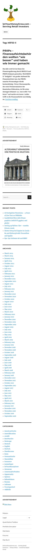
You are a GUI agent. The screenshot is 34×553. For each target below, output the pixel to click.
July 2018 (7, 360)
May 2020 (8, 309)
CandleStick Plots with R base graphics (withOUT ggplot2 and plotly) (15, 220)
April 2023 (8, 261)
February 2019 (9, 342)
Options (7, 477)
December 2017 (9, 378)
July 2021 (7, 286)
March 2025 (8, 253)
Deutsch (9, 129)
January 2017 (9, 406)
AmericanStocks (10, 431)
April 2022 (8, 271)
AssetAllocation (10, 433)
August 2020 (9, 302)
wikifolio (7, 489)
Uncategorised (9, 487)
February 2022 (9, 274)
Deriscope (8, 441)
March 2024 (8, 256)
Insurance (8, 461)
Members (6, 531)
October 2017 (9, 383)
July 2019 (7, 329)
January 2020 (9, 317)
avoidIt (7, 436)
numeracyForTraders (12, 472)
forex (6, 454)
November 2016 (10, 411)
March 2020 (8, 312)
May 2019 (7, 335)
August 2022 (9, 266)
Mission (5, 513)
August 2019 (8, 327)
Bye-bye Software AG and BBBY (15, 238)
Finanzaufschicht (19, 129)
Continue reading (11, 99)
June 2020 (8, 307)
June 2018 (7, 363)
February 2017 (9, 403)
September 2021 (10, 281)
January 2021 (9, 291)
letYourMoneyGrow (11, 467)
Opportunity (8, 474)
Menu (6, 32)
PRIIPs (4, 130)
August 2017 (8, 388)
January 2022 (9, 276)
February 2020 (9, 314)
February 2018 (9, 373)
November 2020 (10, 296)
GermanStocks (9, 456)
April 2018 (8, 368)
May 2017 (7, 396)
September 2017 (10, 385)
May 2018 (7, 365)
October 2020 (9, 299)
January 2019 (9, 345)
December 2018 (9, 347)
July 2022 (7, 268)
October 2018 (9, 352)
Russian (7, 482)
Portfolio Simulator (9, 526)
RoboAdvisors (9, 479)
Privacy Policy (14, 547)
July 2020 (7, 304)
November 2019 (10, 322)
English (7, 446)
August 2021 (8, 284)
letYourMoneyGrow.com (12, 127)
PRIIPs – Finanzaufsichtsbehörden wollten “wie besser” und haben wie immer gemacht (17, 57)
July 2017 (7, 391)
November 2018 (10, 350)
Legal (5, 518)
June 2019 (8, 332)
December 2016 (10, 408)
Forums (5, 535)
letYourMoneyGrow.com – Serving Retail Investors (17, 25)
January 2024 (9, 258)
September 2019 (10, 324)
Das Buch (6, 540)
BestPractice (8, 439)
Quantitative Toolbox (10, 522)
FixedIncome (9, 451)
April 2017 (8, 398)
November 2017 (10, 380)
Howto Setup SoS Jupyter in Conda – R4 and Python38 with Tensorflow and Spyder (17, 233)
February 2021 (9, 289)
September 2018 (10, 355)
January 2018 (9, 375)
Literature (8, 469)
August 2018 (8, 357)
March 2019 (8, 340)
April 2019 (8, 337)
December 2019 (10, 319)
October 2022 (9, 263)
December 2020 (10, 294)
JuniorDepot (8, 464)
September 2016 (10, 416)
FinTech (7, 449)
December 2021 (9, 279)
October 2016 (9, 413)
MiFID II (26, 129)
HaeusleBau (8, 459)
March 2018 (8, 370)
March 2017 (8, 401)
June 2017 (7, 393)
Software (7, 484)
